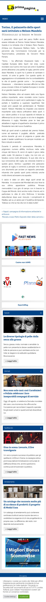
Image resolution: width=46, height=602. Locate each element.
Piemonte (37, 34)
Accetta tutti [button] (24, 596)
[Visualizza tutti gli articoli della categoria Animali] (41, 371)
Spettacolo (8, 428)
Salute (6, 313)
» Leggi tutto (11, 361)
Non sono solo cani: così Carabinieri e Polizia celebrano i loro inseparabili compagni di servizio (22, 393)
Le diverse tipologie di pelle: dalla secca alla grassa (21, 338)
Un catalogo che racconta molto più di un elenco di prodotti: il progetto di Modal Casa (22, 504)
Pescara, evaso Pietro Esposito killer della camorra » (23, 217)
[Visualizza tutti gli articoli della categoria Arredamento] (41, 482)
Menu (5, 19)
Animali (7, 371)
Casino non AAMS (23, 262)
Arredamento (9, 482)
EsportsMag (23, 305)
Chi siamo (23, 576)
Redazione (26, 34)
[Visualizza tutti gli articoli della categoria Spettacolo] (41, 428)
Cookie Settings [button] (10, 596)
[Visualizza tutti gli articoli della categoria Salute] (41, 313)
